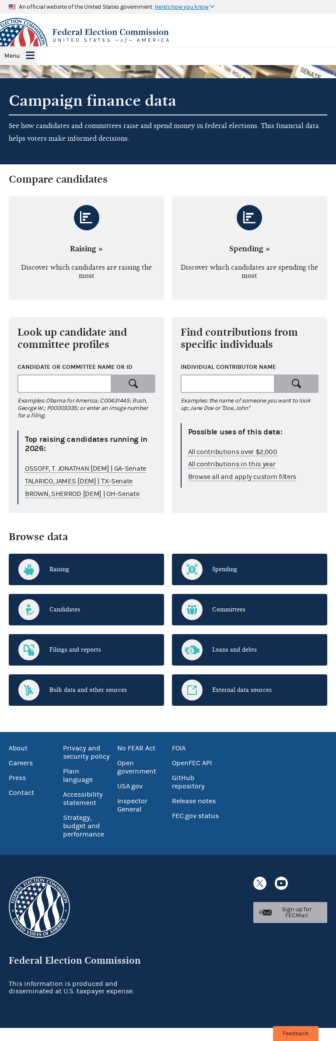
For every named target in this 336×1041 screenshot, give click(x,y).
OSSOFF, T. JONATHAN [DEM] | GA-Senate (85, 468)
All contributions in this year (232, 464)
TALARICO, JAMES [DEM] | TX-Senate (79, 481)
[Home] (168, 35)
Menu (12, 55)
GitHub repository (188, 782)
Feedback (296, 1033)
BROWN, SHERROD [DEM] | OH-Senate (82, 494)
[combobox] (65, 384)
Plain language (78, 775)
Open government (136, 767)
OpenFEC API (192, 763)
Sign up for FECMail (297, 912)
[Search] (133, 384)
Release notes (194, 801)
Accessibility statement (83, 799)
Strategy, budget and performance (83, 826)
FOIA (179, 748)
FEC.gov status (195, 816)
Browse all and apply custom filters (242, 477)
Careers (21, 763)
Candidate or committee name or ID (75, 367)
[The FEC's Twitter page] (259, 883)
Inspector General (132, 805)
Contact (21, 793)
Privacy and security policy (86, 752)
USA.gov (130, 786)
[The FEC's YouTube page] (281, 883)
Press (17, 778)
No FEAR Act (136, 748)
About (18, 748)
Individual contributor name (228, 367)
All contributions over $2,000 (232, 452)
